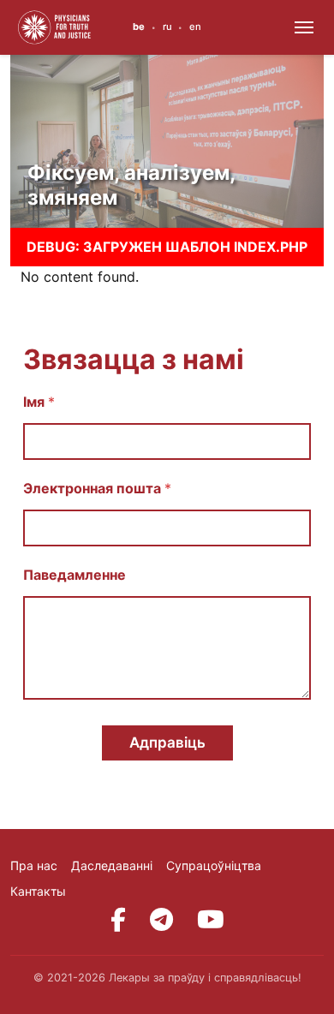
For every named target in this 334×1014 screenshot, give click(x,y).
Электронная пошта (97, 488)
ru (167, 27)
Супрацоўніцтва (213, 865)
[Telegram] (161, 919)
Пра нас (33, 865)
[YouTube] (210, 919)
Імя (39, 402)
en (195, 27)
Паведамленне (74, 575)
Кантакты (38, 891)
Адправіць (167, 742)
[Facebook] (118, 919)
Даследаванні (111, 865)
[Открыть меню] (304, 27)
